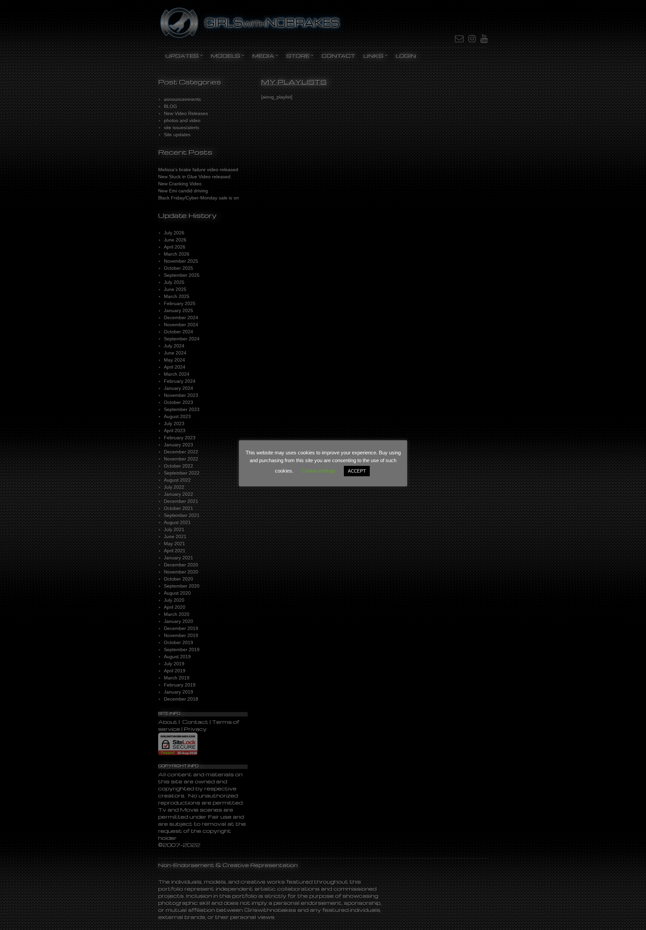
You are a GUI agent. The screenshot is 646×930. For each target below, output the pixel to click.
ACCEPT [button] (357, 471)
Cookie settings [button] (318, 471)
